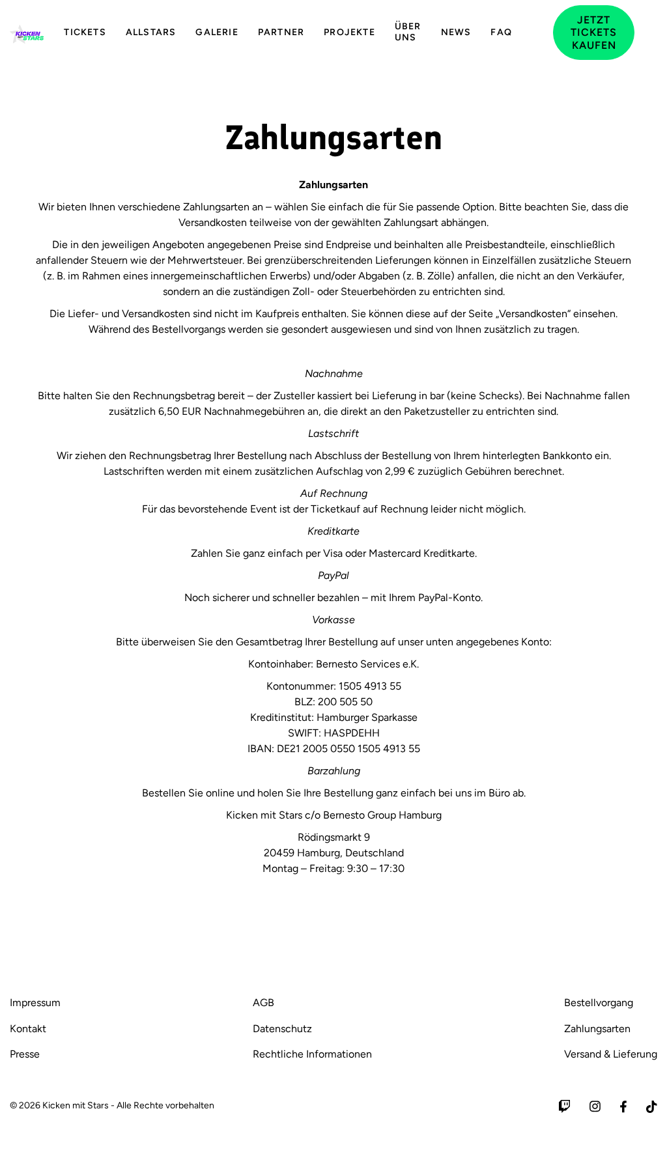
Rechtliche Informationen (312, 1054)
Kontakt (28, 1028)
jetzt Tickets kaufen (594, 32)
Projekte (349, 32)
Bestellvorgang (598, 1002)
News (456, 32)
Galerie (216, 32)
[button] (539, 32)
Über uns (408, 32)
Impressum (35, 1002)
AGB (263, 1002)
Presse (25, 1054)
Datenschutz (282, 1028)
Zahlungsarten (597, 1028)
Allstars (151, 32)
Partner (281, 32)
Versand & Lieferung (610, 1054)
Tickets (85, 32)
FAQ (501, 32)
